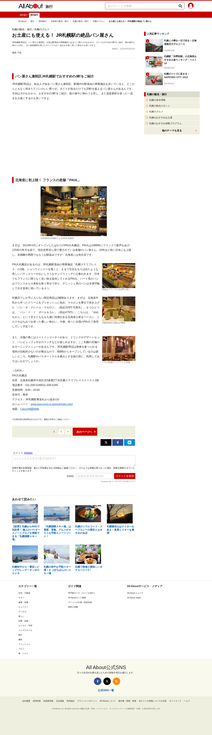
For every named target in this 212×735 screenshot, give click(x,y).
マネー (21, 598)
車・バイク (23, 653)
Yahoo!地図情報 (29, 409)
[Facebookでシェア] (117, 442)
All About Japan (134, 598)
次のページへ (84, 431)
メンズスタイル (25, 630)
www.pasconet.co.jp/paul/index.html (52, 404)
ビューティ (23, 607)
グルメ (21, 649)
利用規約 (71, 701)
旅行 (49, 6)
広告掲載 (60, 701)
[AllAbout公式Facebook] (97, 681)
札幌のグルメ (99, 21)
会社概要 (26, 701)
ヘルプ (187, 701)
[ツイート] (106, 442)
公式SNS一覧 (106, 690)
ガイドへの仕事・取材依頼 (80, 602)
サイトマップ (175, 701)
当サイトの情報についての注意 (153, 701)
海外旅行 (24, 15)
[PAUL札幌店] (74, 211)
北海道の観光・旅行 (60, 21)
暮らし (21, 616)
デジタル (22, 611)
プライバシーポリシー (87, 701)
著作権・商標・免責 (127, 701)
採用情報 (37, 701)
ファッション (24, 644)
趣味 (20, 639)
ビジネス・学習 (25, 625)
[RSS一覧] (116, 681)
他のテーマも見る (172, 130)
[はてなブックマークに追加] (129, 442)
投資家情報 (48, 701)
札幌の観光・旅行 (81, 21)
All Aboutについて (108, 701)
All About (22, 21)
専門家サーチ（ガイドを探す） (82, 593)
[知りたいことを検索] (180, 6)
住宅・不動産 (24, 593)
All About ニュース (135, 593)
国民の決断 (73, 607)
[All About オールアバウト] (30, 7)
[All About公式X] (107, 681)
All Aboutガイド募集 (77, 598)
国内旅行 (34, 15)
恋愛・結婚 (23, 621)
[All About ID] (191, 6)
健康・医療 (23, 602)
